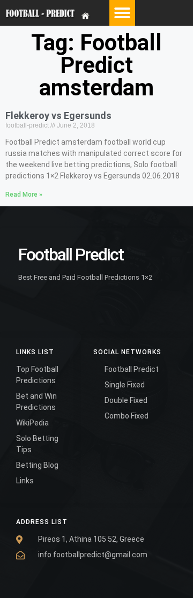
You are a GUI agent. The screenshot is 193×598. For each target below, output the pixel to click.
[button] (122, 13)
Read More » (23, 194)
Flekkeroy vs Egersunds (58, 115)
